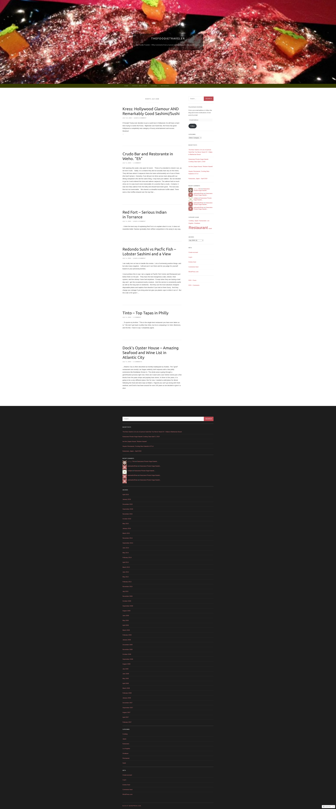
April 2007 (125, 717)
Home (126, 85)
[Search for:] (201, 99)
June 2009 (125, 615)
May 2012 (125, 577)
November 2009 (127, 596)
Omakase (197, 223)
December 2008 (127, 644)
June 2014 (125, 548)
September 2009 (127, 606)
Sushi (210, 228)
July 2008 (125, 669)
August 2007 (126, 712)
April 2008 (125, 683)
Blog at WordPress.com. (131, 805)
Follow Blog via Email (195, 107)
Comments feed (193, 267)
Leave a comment (140, 118)
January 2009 (126, 640)
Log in (190, 257)
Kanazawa (202, 221)
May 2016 (125, 523)
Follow (192, 126)
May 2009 (125, 620)
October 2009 (126, 601)
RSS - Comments (193, 285)
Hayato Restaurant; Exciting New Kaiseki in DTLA (138, 446)
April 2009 (125, 625)
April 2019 (125, 494)
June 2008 (125, 673)
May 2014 (125, 552)
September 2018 (127, 509)
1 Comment (137, 163)
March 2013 (126, 567)
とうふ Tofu (197, 189)
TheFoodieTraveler (168, 38)
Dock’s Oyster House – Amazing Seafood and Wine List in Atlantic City (150, 353)
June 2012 (125, 572)
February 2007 (127, 722)
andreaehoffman (199, 193)
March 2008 (126, 688)
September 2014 (127, 543)
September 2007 (127, 707)
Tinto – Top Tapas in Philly (145, 313)
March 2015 (126, 533)
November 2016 (127, 514)
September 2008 (127, 659)
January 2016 (126, 528)
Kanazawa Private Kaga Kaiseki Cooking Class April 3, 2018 (141, 436)
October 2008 (126, 654)
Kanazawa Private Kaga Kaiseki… (147, 461)
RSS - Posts (192, 280)
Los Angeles (126, 748)
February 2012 (127, 581)
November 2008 (127, 649)
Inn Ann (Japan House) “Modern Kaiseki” (200, 166)
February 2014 (127, 557)
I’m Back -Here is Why (139, 85)
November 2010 (127, 586)
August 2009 (126, 610)
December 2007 (127, 702)
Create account (193, 252)
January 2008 (126, 698)
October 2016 (126, 519)
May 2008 (125, 678)
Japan (196, 221)
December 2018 (127, 504)
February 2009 (127, 635)
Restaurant (165, 85)
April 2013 (125, 562)
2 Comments (137, 361)
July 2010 (125, 591)
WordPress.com (193, 271)
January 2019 (126, 499)
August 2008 (126, 664)
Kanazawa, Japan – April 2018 (197, 178)
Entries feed (192, 262)
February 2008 (127, 693)
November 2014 (127, 538)
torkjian (196, 198)
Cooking (154, 85)
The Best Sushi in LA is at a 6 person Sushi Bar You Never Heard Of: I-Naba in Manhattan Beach (200, 152)
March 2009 (126, 630)
